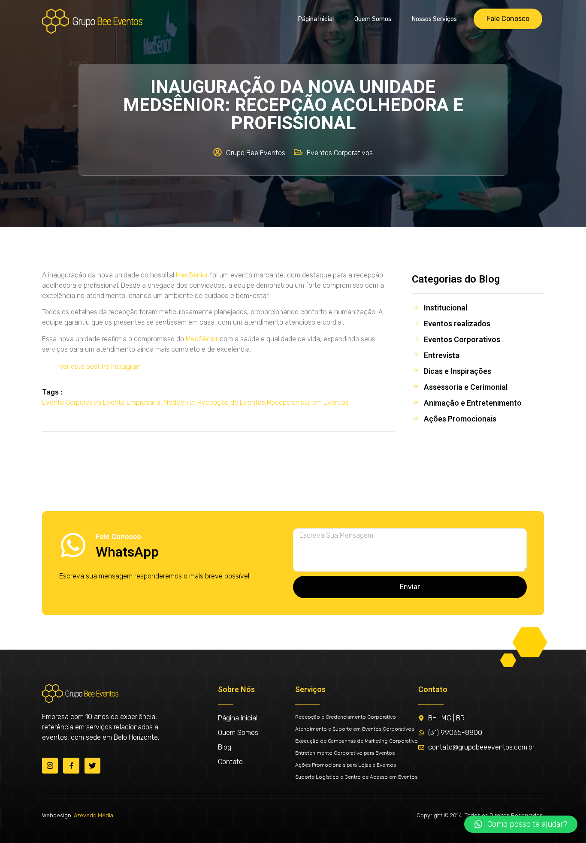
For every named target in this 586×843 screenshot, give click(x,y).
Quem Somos (372, 19)
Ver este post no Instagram (100, 366)
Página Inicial (316, 19)
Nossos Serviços (434, 19)
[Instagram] (50, 766)
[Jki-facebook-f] (71, 766)
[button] (520, 824)
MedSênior (192, 275)
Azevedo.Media (93, 815)
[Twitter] (92, 766)
